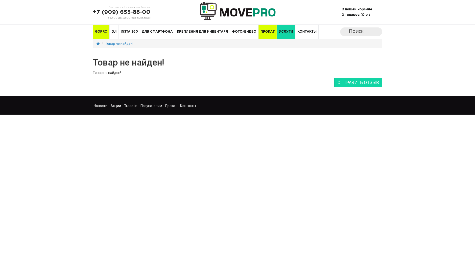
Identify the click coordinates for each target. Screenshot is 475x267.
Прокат (268, 31)
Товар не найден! (119, 43)
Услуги (286, 31)
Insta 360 (129, 31)
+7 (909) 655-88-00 (121, 12)
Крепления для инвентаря (202, 31)
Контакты (306, 31)
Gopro (101, 31)
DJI (114, 31)
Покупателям (151, 106)
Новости (100, 106)
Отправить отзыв (358, 82)
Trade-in (130, 106)
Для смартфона (157, 31)
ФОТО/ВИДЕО (244, 31)
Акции (116, 106)
